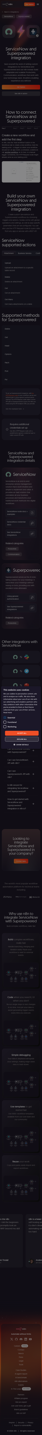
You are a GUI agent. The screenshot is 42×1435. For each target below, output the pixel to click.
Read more (7, 712)
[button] (21, 744)
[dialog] (21, 717)
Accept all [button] (21, 733)
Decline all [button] (22, 739)
